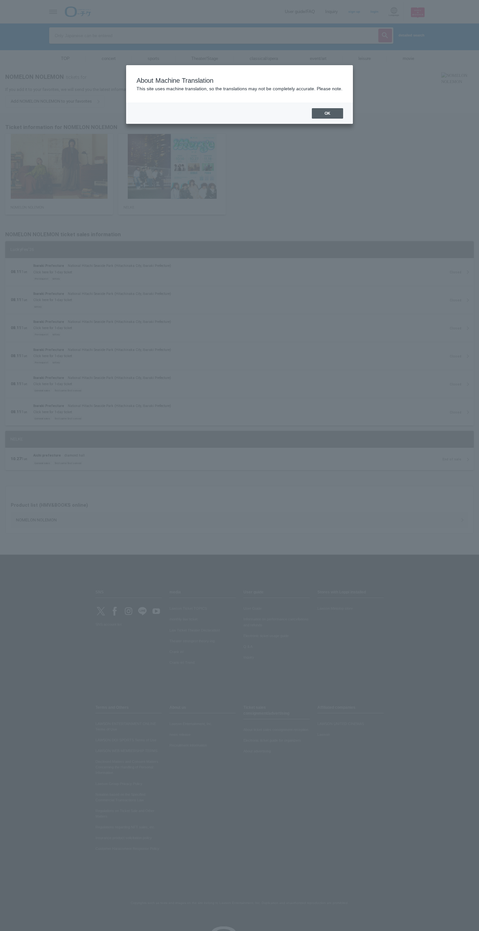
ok (327, 113)
